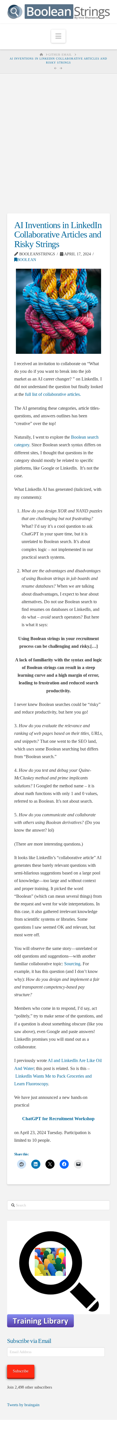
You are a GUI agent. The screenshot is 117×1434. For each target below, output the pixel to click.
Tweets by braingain (23, 1405)
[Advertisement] (58, 143)
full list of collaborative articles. (53, 394)
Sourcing (72, 963)
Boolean (26, 260)
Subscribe (20, 1371)
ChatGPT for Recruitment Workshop (58, 1118)
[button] (58, 36)
